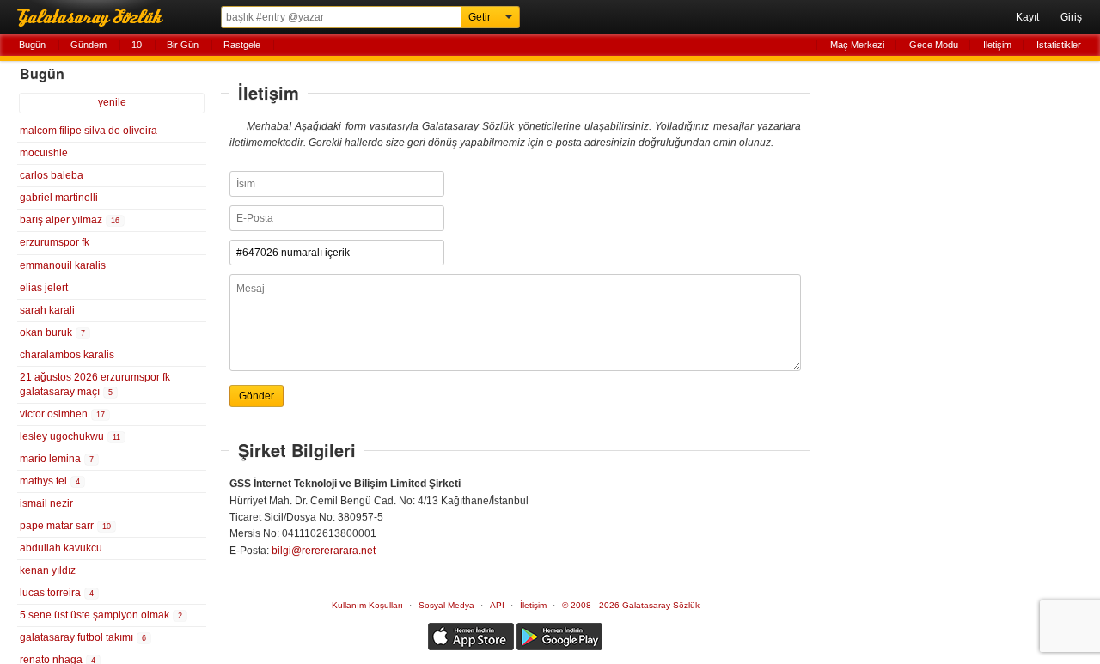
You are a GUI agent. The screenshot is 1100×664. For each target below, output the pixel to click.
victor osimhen (62, 414)
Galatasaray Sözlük (94, 17)
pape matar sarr (65, 526)
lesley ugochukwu (70, 436)
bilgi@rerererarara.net (324, 551)
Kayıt (1027, 17)
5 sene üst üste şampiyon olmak (101, 615)
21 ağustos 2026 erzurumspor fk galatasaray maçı (95, 384)
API (497, 605)
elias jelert (44, 288)
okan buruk (52, 332)
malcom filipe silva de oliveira (88, 131)
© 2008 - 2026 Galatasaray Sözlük (631, 605)
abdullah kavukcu (61, 548)
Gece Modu (933, 45)
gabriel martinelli (59, 198)
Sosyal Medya (446, 605)
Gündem (88, 45)
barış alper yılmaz (69, 220)
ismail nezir (46, 503)
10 (136, 45)
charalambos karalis (67, 355)
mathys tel (50, 481)
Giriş (1071, 17)
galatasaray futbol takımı (83, 637)
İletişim (997, 45)
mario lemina (57, 459)
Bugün (32, 45)
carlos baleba (51, 175)
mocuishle (44, 153)
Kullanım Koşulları (367, 605)
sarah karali (47, 310)
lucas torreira (57, 593)
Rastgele (241, 45)
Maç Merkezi (857, 45)
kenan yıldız (48, 570)
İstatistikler (1058, 45)
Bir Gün (183, 45)
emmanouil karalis (63, 265)
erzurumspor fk (54, 242)
